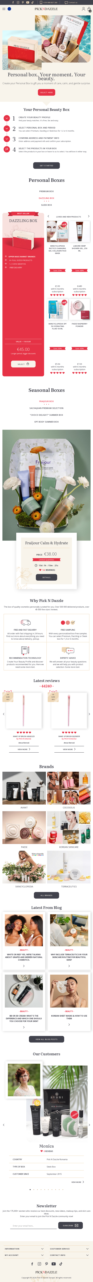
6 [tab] (48, 1189)
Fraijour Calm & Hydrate (46, 542)
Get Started (46, 165)
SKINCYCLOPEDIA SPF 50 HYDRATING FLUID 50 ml (57, 326)
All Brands (46, 895)
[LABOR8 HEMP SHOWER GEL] (79, 231)
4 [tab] (41, 1189)
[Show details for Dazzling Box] (23, 240)
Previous (48, 216)
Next (89, 216)
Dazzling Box (23, 220)
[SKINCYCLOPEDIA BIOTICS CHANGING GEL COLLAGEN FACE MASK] (57, 231)
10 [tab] (63, 1189)
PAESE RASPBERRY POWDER (79, 324)
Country (17, 1159)
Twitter (32, 2)
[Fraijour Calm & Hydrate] (46, 485)
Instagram (18, 2)
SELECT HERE (46, 92)
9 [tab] (59, 1189)
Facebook (13, 2)
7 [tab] (52, 1189)
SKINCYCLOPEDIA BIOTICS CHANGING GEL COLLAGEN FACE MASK (57, 249)
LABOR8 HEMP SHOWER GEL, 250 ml (79, 248)
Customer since (21, 1174)
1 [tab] (30, 1189)
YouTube (27, 2)
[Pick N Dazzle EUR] (9, 9)
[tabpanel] (46, 1123)
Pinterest (22, 2)
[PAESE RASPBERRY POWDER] (79, 309)
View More (76, 1182)
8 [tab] (55, 1189)
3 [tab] (37, 1189)
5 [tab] (44, 1189)
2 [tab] (34, 1189)
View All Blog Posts (47, 1039)
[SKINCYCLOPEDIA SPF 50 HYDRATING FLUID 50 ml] (57, 309)
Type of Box (19, 1166)
